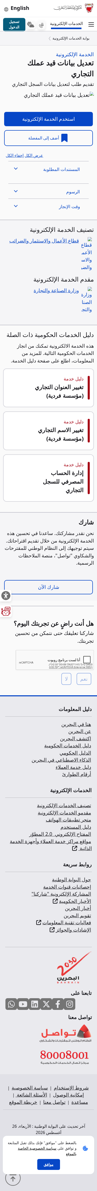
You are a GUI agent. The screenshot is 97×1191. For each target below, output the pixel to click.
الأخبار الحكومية (75, 901)
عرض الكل (34, 155)
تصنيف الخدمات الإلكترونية (64, 805)
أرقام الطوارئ (76, 774)
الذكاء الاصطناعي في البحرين (61, 759)
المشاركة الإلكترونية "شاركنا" (61, 893)
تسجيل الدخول (14, 24)
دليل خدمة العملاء (73, 767)
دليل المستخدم (76, 827)
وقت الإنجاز (69, 206)
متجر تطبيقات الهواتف (68, 819)
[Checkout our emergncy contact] (41, 24)
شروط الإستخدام (71, 1087)
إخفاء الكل (15, 155)
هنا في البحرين (76, 724)
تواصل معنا (54, 1102)
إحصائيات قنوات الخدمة (67, 886)
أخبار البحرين (78, 908)
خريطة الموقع (23, 1102)
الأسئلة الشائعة (31, 1094)
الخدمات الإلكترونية (67, 23)
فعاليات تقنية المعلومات (66, 922)
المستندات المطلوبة (61, 169)
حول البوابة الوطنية (71, 879)
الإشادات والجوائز (73, 929)
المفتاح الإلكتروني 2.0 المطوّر (60, 834)
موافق (49, 1164)
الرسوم (73, 192)
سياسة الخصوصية (30, 1087)
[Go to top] (14, 1177)
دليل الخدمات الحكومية (67, 745)
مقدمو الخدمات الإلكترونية (64, 812)
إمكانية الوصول (68, 1094)
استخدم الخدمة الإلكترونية (48, 119)
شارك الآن (48, 587)
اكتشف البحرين (75, 738)
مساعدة (79, 1102)
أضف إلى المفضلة (44, 138)
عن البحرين (79, 731)
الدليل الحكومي (75, 752)
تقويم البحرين (77, 915)
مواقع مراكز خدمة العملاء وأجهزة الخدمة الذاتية (51, 845)
